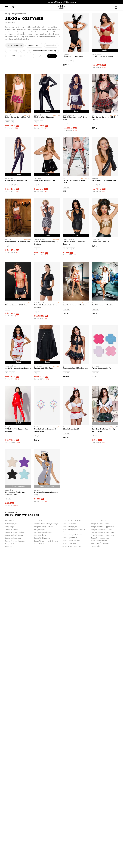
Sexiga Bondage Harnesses (15, 541)
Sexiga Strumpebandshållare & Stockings (73, 531)
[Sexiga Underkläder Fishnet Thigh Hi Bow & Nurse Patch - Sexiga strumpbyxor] (76, 166)
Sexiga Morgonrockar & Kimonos (46, 541)
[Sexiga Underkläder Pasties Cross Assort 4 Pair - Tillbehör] (104, 353)
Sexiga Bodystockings (13, 538)
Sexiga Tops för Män (69, 538)
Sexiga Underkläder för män (101, 529)
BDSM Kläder (10, 521)
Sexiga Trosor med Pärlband (101, 524)
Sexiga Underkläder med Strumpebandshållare (100, 539)
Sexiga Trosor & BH (69, 543)
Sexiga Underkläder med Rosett (102, 532)
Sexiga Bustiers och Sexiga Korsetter (15, 545)
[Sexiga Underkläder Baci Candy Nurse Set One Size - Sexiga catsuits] (76, 291)
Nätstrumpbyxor (11, 524)
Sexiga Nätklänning (41, 544)
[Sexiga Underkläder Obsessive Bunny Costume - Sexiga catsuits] (76, 42)
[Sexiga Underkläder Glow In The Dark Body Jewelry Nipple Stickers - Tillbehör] (47, 415)
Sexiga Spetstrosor (69, 524)
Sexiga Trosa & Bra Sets (71, 541)
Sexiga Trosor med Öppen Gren (102, 527)
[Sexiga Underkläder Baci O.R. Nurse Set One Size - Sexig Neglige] (104, 291)
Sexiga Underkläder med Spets (102, 535)
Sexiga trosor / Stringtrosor (72, 546)
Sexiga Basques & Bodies (14, 532)
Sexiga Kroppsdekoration (43, 532)
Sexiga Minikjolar (40, 535)
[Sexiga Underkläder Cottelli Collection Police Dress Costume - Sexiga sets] (47, 291)
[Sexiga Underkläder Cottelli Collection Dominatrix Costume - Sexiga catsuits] (76, 228)
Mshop (7, 14)
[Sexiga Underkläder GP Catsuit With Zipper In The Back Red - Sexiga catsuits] (18, 415)
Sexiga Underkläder (19, 14)
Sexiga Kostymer (40, 529)
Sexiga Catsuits (39, 521)
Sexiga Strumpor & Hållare (72, 535)
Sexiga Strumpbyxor (69, 527)
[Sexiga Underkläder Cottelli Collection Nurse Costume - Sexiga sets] (18, 353)
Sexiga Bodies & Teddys (14, 535)
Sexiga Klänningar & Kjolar (43, 527)
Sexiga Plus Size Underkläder (73, 521)
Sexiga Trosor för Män (99, 521)
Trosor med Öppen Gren (100, 543)
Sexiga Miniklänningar (42, 538)
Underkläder (95, 546)
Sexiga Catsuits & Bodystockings (46, 524)
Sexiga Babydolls (11, 529)
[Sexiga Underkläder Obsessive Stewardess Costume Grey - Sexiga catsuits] (47, 479)
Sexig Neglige (10, 527)
